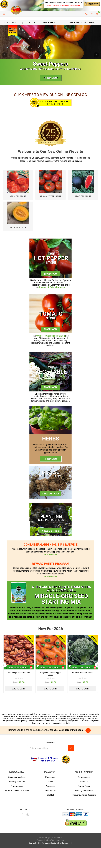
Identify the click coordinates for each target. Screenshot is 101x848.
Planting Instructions (84, 790)
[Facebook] (23, 814)
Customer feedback (17, 777)
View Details (50, 530)
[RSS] (28, 814)
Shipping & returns (17, 781)
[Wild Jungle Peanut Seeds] (19, 650)
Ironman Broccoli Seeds (82, 672)
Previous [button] (4, 55)
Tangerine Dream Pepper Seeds (50, 673)
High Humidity (18, 227)
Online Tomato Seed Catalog (50, 336)
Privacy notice (17, 786)
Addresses (50, 786)
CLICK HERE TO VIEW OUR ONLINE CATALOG (50, 95)
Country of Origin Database (52, 287)
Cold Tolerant (17, 196)
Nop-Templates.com (55, 840)
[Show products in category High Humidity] (18, 213)
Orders (50, 781)
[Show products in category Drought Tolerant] (50, 181)
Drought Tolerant (50, 196)
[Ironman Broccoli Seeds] (82, 650)
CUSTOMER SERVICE (82, 23)
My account (50, 777)
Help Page (11, 23)
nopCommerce (55, 837)
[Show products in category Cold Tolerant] (18, 181)
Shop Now (50, 78)
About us (84, 781)
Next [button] (96, 55)
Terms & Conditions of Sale (17, 790)
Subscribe (71, 748)
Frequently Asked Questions (84, 795)
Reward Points (84, 786)
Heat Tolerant (83, 196)
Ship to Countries (42, 23)
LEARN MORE (50, 554)
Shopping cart (50, 790)
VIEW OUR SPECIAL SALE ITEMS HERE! (55, 102)
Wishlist (50, 795)
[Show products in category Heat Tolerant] (83, 181)
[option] (50, 55)
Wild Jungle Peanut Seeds (18, 672)
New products (84, 777)
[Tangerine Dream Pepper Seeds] (51, 650)
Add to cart (18, 689)
